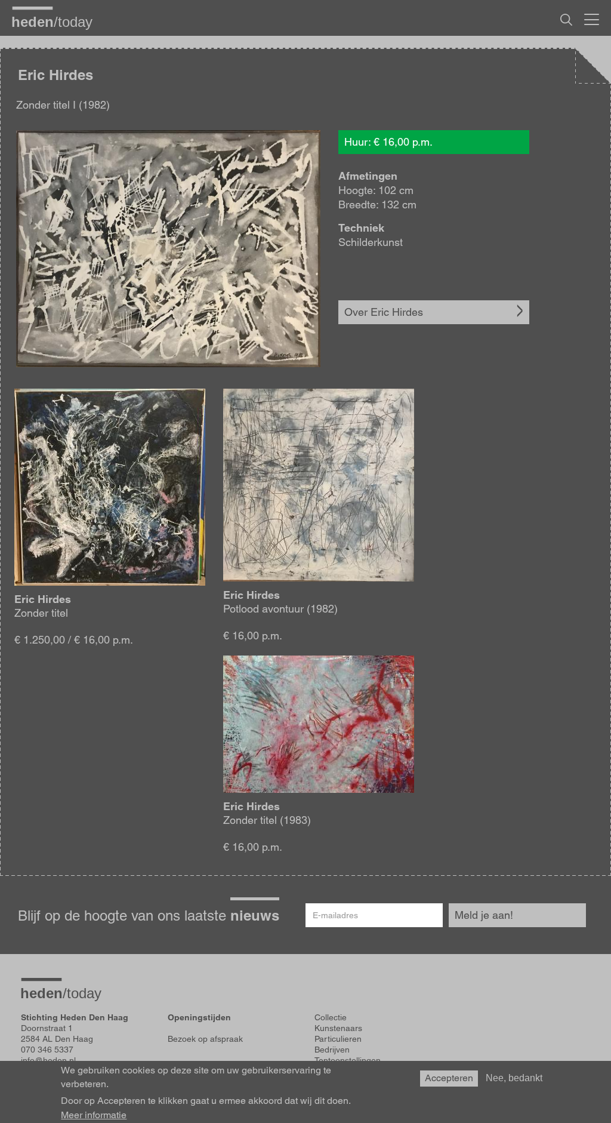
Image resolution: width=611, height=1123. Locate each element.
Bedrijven (332, 1049)
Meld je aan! (484, 915)
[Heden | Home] (56, 21)
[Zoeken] (566, 20)
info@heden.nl (48, 1060)
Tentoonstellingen (347, 1060)
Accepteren (449, 1078)
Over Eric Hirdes (383, 312)
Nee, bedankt (514, 1078)
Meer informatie (93, 1115)
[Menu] (591, 18)
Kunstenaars (338, 1028)
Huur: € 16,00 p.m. (388, 142)
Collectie (330, 1017)
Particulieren (338, 1039)
